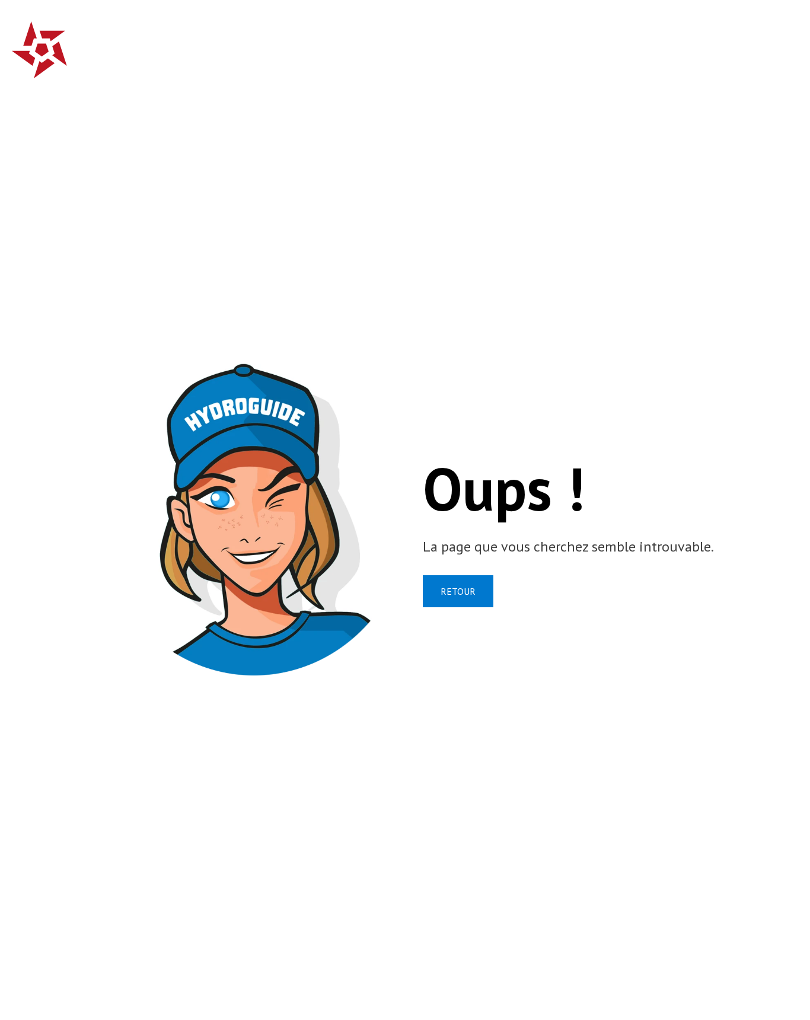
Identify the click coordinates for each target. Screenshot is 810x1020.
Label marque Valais (671, 44)
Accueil (263, 44)
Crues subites (340, 44)
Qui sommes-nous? (536, 44)
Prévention (429, 44)
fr (760, 42)
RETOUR (458, 591)
